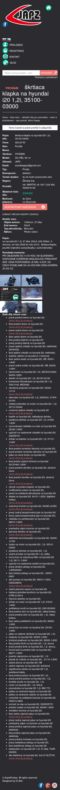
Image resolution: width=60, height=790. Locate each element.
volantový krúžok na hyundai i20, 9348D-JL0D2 (33, 506)
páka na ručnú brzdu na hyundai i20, (27, 454)
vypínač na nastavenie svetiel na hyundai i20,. (32, 563)
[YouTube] (55, 785)
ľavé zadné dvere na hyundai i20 (25, 336)
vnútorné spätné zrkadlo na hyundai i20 (29, 410)
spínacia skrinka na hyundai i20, (25, 531)
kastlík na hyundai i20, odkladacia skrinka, (30, 416)
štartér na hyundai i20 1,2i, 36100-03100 (29, 378)
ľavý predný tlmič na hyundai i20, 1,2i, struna (31, 643)
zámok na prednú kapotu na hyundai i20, (29, 486)
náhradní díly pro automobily (35, 117)
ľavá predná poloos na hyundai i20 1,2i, (29, 675)
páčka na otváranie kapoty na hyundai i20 (30, 691)
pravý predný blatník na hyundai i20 (27, 343)
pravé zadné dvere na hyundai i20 (26, 330)
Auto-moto (14, 117)
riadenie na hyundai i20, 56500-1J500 (28, 637)
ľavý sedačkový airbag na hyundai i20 (28, 745)
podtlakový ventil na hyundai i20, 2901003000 (32, 608)
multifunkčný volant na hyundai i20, (26, 490)
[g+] (48, 785)
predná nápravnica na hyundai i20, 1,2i (28, 656)
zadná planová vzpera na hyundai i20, (28, 589)
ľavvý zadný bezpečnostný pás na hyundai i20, (32, 515)
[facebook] (5, 31)
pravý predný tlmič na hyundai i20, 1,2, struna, (32, 646)
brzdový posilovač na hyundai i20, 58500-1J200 (33, 640)
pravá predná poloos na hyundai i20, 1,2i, (30, 678)
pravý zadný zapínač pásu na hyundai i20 (30, 720)
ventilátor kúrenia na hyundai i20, (25, 710)
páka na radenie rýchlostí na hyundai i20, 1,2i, (32, 633)
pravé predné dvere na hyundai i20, (27, 317)
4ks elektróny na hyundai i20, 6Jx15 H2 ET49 (32, 755)
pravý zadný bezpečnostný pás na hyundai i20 (32, 512)
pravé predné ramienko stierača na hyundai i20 (33, 451)
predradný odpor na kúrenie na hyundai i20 (31, 723)
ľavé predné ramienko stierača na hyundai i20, (32, 448)
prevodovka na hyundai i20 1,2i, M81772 (29, 688)
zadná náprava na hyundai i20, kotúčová (29, 665)
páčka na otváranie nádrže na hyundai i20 (30, 694)
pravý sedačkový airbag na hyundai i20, (29, 742)
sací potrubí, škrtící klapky (28, 120)
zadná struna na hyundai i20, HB (25, 662)
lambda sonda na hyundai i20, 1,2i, (26, 681)
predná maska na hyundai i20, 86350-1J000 (31, 707)
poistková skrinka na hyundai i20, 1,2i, (28, 550)
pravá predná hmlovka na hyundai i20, (28, 739)
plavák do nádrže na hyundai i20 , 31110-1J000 (33, 659)
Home (5, 117)
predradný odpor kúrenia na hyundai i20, (29, 528)
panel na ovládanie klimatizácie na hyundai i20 (32, 493)
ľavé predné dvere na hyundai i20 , (26, 323)
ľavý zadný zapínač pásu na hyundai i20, (29, 713)
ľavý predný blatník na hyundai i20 (26, 339)
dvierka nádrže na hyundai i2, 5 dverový (29, 355)
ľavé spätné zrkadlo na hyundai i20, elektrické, (32, 352)
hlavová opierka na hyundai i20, (25, 598)
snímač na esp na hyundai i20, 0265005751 (31, 704)
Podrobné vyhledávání (46, 77)
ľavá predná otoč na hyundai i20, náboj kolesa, (32, 611)
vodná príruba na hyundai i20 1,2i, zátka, (29, 553)
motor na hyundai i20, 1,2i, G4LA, (26, 684)
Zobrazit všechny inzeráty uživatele (20, 214)
